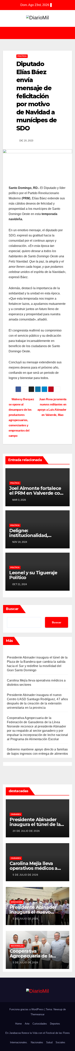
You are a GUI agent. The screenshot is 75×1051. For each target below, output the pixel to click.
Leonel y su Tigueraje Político (33, 575)
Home (18, 1023)
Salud (49, 1042)
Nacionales (17, 946)
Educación (16, 902)
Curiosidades (39, 1023)
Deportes (55, 1023)
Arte (27, 1023)
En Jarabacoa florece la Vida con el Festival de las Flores (37, 1032)
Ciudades (16, 814)
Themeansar (37, 1014)
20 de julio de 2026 (26, 831)
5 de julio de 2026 (25, 874)
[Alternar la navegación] (40, 33)
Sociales (60, 1042)
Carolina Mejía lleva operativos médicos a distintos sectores (33, 868)
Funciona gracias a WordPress (26, 1009)
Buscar (12, 609)
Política (22, 56)
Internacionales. (19, 1042)
